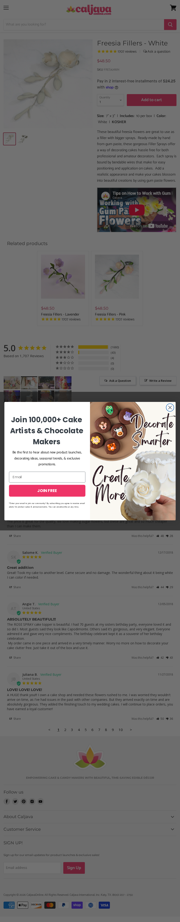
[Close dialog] (170, 407)
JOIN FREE (47, 490)
